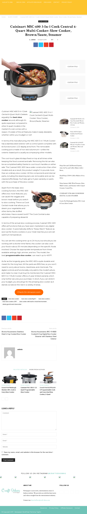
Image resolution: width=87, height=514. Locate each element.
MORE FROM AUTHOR (37, 369)
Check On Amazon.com (29, 292)
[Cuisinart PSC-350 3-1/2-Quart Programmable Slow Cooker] (29, 377)
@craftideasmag (57, 473)
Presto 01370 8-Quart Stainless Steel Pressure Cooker (76, 134)
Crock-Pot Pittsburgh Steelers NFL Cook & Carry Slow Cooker (9, 390)
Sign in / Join (20, 2)
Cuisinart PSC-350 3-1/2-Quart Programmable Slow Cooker (29, 390)
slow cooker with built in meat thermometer (33, 301)
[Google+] (75, 7)
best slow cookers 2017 (10, 301)
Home (4, 17)
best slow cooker (13, 299)
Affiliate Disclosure (34, 2)
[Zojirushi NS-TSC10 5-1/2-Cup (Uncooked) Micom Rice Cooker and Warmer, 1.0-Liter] (64, 121)
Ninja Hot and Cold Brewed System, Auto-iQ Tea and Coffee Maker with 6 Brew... (71, 168)
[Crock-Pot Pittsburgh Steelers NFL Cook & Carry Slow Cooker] (10, 377)
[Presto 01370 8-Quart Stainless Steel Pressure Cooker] (64, 134)
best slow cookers (44, 299)
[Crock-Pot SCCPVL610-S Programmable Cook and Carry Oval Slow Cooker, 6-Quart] (48, 377)
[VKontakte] (83, 7)
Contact (56, 2)
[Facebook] (72, 7)
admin (33, 39)
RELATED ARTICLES (20, 369)
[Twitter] (79, 7)
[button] (82, 19)
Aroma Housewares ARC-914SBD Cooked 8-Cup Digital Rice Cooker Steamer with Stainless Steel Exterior (43, 335)
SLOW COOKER (13, 17)
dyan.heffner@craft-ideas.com (40, 500)
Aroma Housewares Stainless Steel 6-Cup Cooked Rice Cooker (14, 333)
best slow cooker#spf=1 (29, 299)
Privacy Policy (67, 2)
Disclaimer (47, 2)
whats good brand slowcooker (12, 304)
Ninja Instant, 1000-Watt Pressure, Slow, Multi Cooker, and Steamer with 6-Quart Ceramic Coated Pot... (72, 185)
